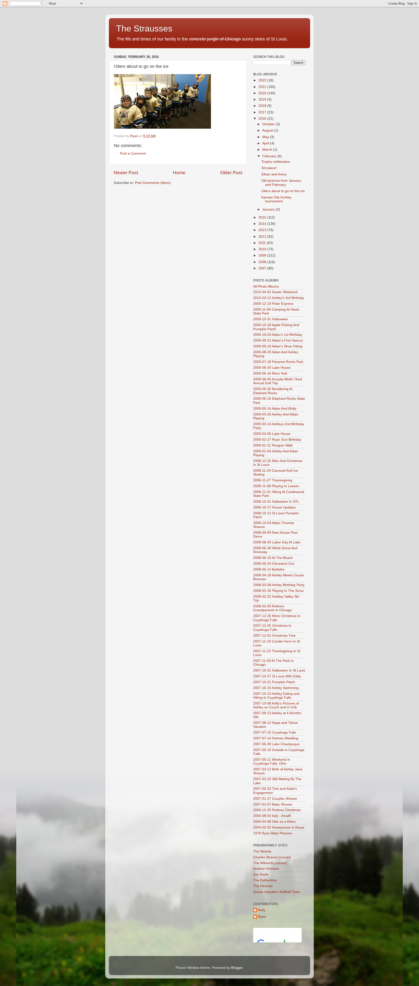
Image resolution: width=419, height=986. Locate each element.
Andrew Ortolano (266, 868)
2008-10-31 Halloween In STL (276, 501)
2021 (262, 87)
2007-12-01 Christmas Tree (274, 635)
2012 (262, 236)
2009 (262, 255)
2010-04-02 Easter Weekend (275, 292)
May (266, 137)
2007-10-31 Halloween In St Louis (279, 670)
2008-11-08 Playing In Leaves (276, 486)
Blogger (237, 968)
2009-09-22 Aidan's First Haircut (278, 340)
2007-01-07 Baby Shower (272, 804)
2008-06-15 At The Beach (273, 558)
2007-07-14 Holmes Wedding (275, 738)
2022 (262, 80)
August (268, 130)
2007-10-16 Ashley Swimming (276, 688)
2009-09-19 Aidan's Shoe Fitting (277, 346)
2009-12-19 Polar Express (273, 303)
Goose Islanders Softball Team (276, 892)
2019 (262, 99)
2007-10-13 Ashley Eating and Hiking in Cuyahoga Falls (276, 695)
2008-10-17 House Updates (274, 507)
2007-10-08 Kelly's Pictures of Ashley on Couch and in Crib (276, 705)
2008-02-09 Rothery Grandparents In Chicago (272, 608)
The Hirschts (263, 886)
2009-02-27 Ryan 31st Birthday (277, 439)
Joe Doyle (260, 874)
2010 (262, 249)
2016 (262, 118)
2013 (262, 230)
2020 (262, 93)
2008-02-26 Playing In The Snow (278, 591)
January (269, 209)
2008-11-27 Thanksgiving (272, 480)
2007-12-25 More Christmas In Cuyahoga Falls (276, 618)
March (267, 149)
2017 (262, 112)
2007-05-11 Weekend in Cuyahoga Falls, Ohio (271, 761)
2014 (262, 224)
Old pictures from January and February (281, 182)
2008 (262, 262)
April (266, 143)
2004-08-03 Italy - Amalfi (272, 816)
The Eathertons (265, 880)
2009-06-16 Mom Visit (270, 373)
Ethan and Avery (274, 174)
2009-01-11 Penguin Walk (273, 445)
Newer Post (126, 172)
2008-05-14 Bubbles (268, 569)
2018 (262, 106)
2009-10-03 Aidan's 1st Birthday (277, 334)
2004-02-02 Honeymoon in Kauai (278, 827)
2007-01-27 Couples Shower (275, 798)
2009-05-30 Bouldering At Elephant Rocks (272, 391)
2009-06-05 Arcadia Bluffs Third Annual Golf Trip (277, 381)
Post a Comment (133, 153)
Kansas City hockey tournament (276, 199)
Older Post (231, 172)
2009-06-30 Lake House (271, 367)
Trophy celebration (275, 162)
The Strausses (144, 28)
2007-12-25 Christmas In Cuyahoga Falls (272, 627)
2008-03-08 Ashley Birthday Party (279, 585)
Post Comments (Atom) (153, 183)
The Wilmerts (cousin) (270, 863)
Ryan (262, 916)
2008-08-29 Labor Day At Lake (276, 542)
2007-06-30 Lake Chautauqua (276, 744)
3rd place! (269, 168)
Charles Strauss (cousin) (272, 857)
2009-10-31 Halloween (270, 319)
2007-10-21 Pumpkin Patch (274, 682)
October (269, 124)
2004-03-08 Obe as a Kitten (274, 821)
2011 (262, 243)
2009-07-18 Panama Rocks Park (278, 362)
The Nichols (262, 851)
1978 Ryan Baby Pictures (272, 833)
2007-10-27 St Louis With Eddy (277, 676)
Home (179, 172)
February (269, 156)
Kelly (261, 910)
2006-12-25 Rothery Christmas (277, 810)
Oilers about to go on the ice (283, 191)
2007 (262, 268)
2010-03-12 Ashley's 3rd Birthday (278, 298)
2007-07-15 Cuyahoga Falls (274, 732)
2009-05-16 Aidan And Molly (274, 408)
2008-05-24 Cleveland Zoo (273, 563)
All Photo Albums (266, 286)
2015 (262, 217)
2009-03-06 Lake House (271, 434)
